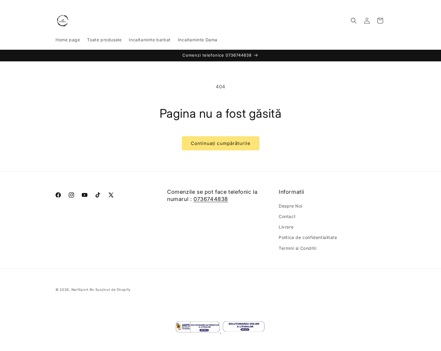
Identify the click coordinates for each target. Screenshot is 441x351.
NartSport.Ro (82, 290)
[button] (353, 20)
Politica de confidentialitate (308, 237)
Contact (287, 216)
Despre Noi (290, 205)
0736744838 (211, 199)
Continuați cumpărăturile (220, 143)
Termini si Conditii (297, 248)
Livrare (286, 226)
